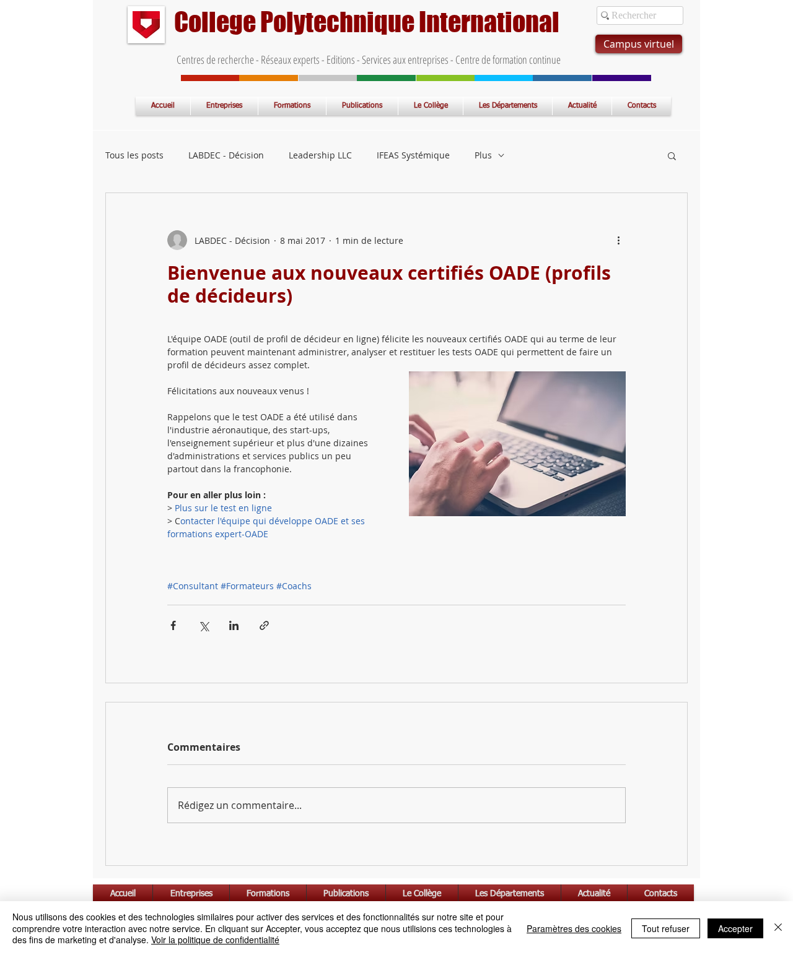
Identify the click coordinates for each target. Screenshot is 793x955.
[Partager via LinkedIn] (234, 625)
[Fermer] (778, 928)
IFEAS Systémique (413, 155)
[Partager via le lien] (264, 625)
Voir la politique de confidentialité (215, 939)
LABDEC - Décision (226, 155)
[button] (672, 155)
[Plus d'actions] (618, 240)
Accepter (735, 928)
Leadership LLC (320, 155)
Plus (483, 155)
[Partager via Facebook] (173, 625)
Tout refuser (666, 928)
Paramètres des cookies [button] (574, 928)
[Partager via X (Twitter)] (203, 625)
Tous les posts (134, 155)
